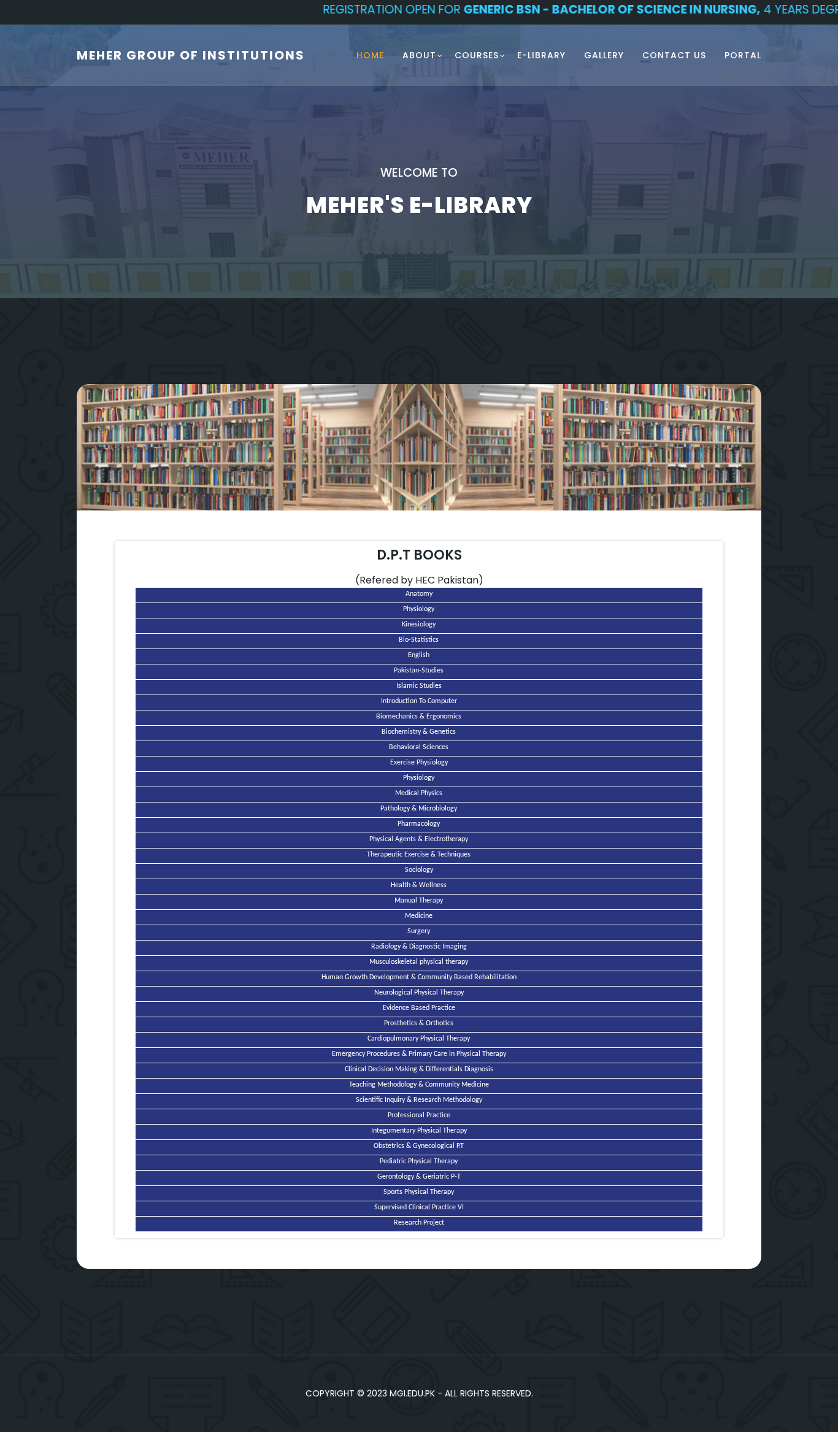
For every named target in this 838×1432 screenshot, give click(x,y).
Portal (743, 55)
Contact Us (674, 55)
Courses (477, 55)
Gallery (604, 55)
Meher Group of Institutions (191, 55)
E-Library (541, 55)
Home (370, 55)
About (419, 55)
